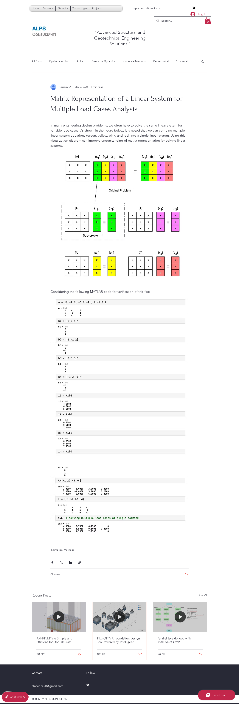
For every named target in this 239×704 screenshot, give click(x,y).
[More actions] (186, 87)
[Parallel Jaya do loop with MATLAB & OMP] (180, 617)
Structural (181, 61)
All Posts (37, 61)
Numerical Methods (134, 61)
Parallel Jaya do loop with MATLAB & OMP (174, 640)
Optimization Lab (59, 61)
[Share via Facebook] (52, 562)
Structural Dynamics (103, 61)
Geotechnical (161, 61)
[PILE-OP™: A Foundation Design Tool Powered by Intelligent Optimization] (120, 617)
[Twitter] (194, 8)
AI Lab (80, 61)
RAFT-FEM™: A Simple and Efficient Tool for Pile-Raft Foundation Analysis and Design (58, 640)
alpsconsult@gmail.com (147, 8)
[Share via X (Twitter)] (61, 562)
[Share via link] (79, 562)
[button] (208, 20)
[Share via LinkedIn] (70, 562)
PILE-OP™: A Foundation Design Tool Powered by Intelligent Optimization (118, 640)
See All (203, 595)
